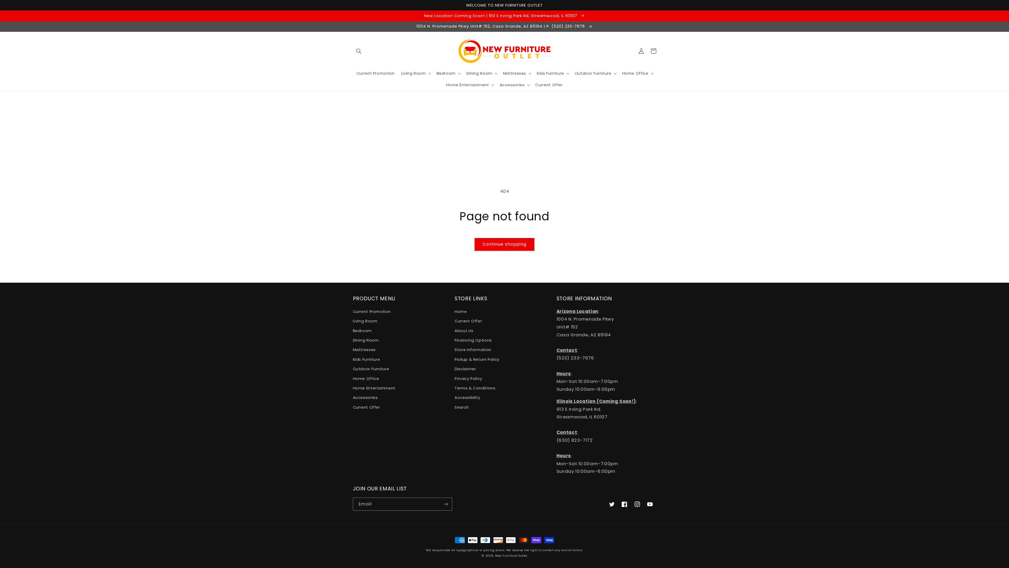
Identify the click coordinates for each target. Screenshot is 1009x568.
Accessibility (467, 397)
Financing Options (473, 340)
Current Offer (366, 407)
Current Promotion (372, 311)
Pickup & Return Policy (477, 359)
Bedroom (362, 330)
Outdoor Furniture (371, 369)
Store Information (473, 349)
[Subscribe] (446, 504)
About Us (464, 330)
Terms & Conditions (475, 388)
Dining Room (366, 340)
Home (461, 311)
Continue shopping (504, 244)
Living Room (365, 321)
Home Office (366, 378)
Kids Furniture (366, 359)
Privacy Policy (468, 378)
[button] (359, 51)
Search (462, 407)
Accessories (365, 397)
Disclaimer (465, 369)
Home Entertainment (374, 388)
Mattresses (364, 349)
